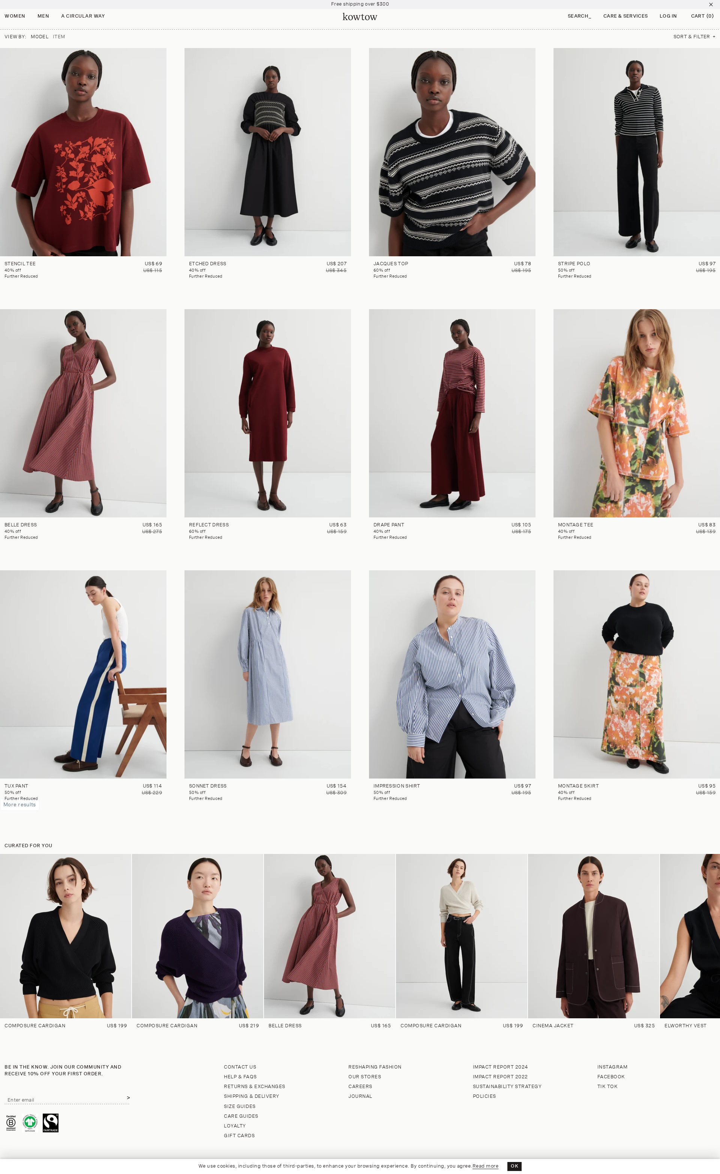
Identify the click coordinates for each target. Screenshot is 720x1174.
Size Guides (240, 1106)
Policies (484, 1096)
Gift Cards (239, 1135)
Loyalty (235, 1126)
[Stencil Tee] (83, 152)
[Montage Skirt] (637, 674)
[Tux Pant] (83, 674)
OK (514, 1166)
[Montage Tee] (637, 413)
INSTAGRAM (612, 1067)
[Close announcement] (711, 4)
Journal (360, 1096)
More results (19, 804)
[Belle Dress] (83, 413)
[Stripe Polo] (637, 152)
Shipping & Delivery (251, 1096)
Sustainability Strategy (507, 1086)
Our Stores (364, 1077)
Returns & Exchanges (254, 1086)
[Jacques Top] (452, 152)
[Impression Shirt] (452, 674)
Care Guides (241, 1116)
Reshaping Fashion (375, 1067)
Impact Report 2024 (500, 1067)
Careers (360, 1086)
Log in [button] (668, 16)
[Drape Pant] (452, 413)
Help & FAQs (240, 1077)
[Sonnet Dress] (267, 674)
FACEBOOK (611, 1077)
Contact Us (240, 1067)
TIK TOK (607, 1086)
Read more (485, 1166)
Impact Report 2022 (500, 1077)
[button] (579, 17)
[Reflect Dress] (267, 413)
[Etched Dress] (267, 152)
